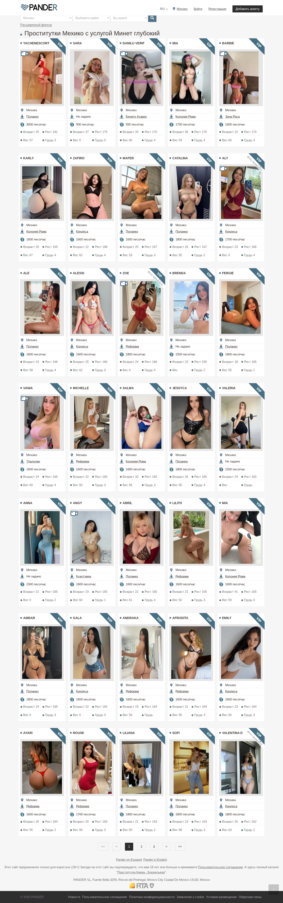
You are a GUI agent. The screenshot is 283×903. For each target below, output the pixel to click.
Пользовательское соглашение (220, 867)
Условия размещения (221, 897)
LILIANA (129, 733)
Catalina (180, 158)
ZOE (126, 273)
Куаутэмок (83, 576)
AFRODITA (180, 618)
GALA (77, 618)
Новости (74, 897)
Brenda (179, 273)
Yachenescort (36, 43)
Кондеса (82, 231)
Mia (175, 43)
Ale (26, 273)
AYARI (28, 733)
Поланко (32, 116)
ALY (225, 158)
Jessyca (179, 388)
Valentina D (232, 733)
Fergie (228, 273)
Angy (77, 503)
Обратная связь (250, 897)
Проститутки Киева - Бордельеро (141, 872)
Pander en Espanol (129, 859)
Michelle (81, 388)
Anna (27, 503)
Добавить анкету (248, 9)
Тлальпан (33, 461)
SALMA (128, 388)
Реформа (132, 346)
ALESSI (78, 273)
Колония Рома (185, 116)
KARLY (28, 158)
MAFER (128, 158)
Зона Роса (232, 116)
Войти (198, 9)
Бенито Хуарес (136, 116)
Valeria (229, 388)
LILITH (177, 503)
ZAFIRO (79, 158)
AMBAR (29, 618)
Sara (77, 43)
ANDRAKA (131, 618)
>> (180, 846)
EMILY (226, 618)
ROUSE (78, 733)
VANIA (28, 388)
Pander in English (155, 859)
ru (162, 9)
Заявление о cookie (190, 897)
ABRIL (127, 503)
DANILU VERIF (133, 43)
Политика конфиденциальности (151, 897)
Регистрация (217, 9)
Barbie (228, 43)
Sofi (176, 733)
